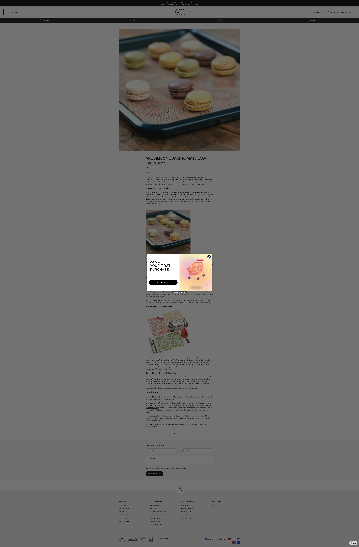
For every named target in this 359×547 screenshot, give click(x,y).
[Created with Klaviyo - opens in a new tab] (179, 292)
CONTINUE (163, 282)
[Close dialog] (209, 256)
